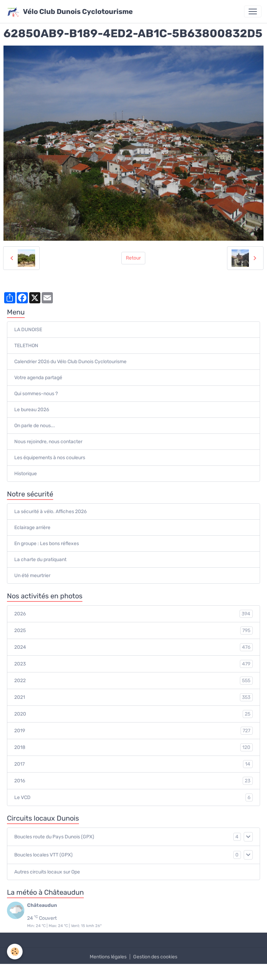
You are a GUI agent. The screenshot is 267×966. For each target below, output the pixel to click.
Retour (133, 258)
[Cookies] (15, 951)
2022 (132, 681)
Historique (25, 474)
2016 (132, 781)
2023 (132, 664)
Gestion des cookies (155, 957)
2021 (132, 697)
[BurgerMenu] (252, 11)
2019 (132, 731)
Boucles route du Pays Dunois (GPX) (54, 837)
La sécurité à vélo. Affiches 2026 (50, 511)
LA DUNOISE (28, 330)
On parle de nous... (34, 426)
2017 (132, 764)
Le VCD (132, 798)
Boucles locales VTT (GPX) (43, 855)
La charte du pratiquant (40, 559)
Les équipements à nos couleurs (49, 458)
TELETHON (26, 346)
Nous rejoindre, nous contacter (48, 442)
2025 (132, 631)
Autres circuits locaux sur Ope (47, 872)
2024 (132, 647)
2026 (132, 614)
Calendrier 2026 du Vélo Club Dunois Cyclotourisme (70, 362)
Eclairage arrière (32, 527)
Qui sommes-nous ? (36, 394)
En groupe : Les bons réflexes (46, 543)
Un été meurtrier (32, 575)
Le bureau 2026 (31, 410)
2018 (132, 747)
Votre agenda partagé (38, 378)
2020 (132, 714)
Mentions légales (108, 957)
